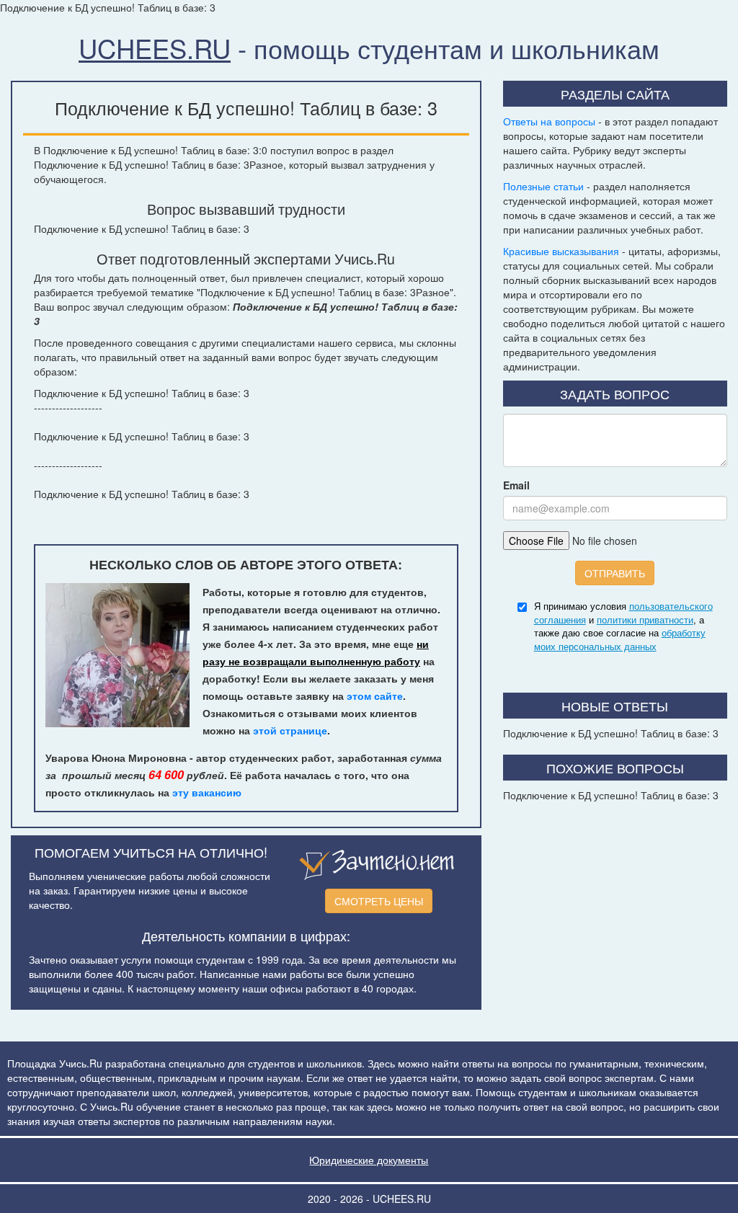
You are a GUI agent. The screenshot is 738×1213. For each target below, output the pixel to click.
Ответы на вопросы (549, 121)
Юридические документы (368, 1159)
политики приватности (645, 619)
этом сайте (375, 695)
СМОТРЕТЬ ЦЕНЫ (378, 901)
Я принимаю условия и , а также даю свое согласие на (623, 626)
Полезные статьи (543, 186)
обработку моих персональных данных (620, 639)
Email (516, 485)
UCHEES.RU (155, 47)
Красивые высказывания (561, 251)
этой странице (290, 730)
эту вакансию (206, 792)
